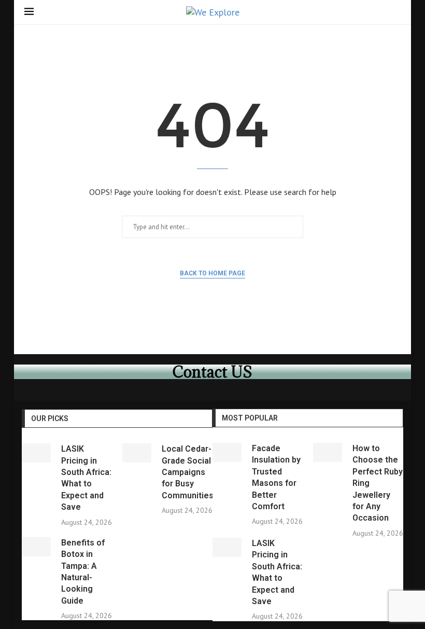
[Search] (395, 13)
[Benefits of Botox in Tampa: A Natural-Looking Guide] (36, 546)
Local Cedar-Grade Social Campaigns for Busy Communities (188, 472)
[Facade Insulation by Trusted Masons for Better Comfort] (227, 452)
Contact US (212, 372)
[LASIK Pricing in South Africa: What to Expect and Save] (36, 453)
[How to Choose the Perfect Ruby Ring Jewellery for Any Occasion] (327, 452)
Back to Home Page (212, 273)
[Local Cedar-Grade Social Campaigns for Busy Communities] (136, 453)
